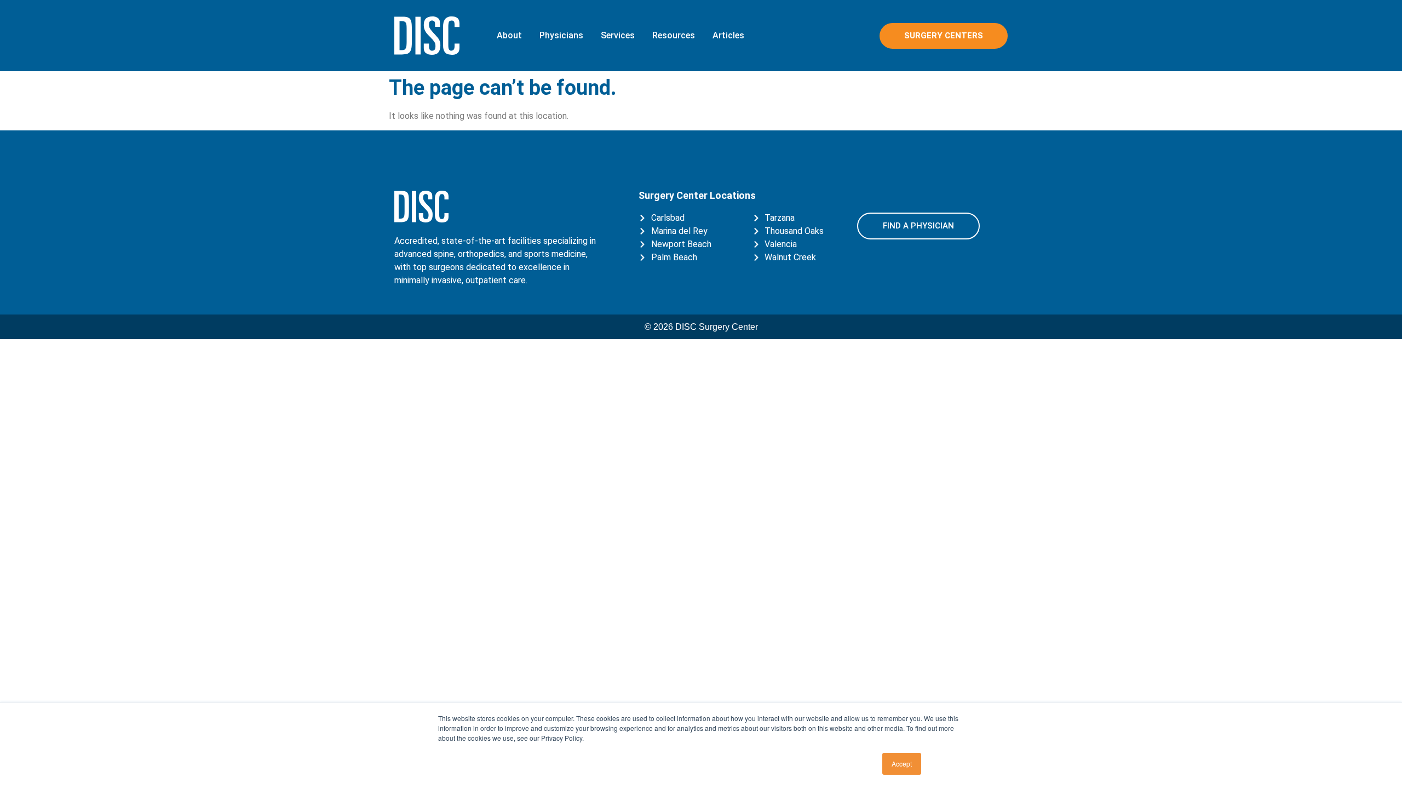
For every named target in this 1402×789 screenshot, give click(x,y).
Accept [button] (902, 763)
